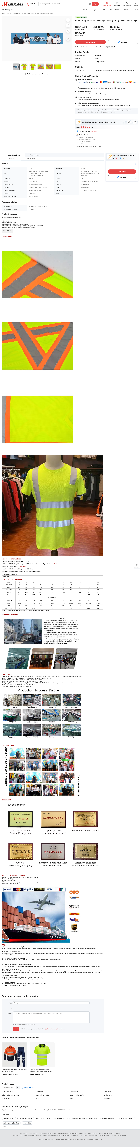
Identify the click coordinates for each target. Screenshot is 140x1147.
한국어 (85, 1135)
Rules (136, 10)
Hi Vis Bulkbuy (27, 1123)
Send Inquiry (90, 42)
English (25, 1135)
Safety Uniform (93, 1118)
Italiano (60, 1135)
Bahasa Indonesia (122, 1135)
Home (3, 13)
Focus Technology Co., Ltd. (58, 1139)
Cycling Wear (108, 1095)
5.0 (114, 158)
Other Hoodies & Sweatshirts (10, 1095)
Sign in (136, 5)
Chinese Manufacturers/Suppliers (47, 1133)
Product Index (102, 1133)
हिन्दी (96, 1135)
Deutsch (66, 1135)
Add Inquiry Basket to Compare (37, 74)
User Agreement (81, 1139)
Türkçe (107, 1135)
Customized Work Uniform (125, 1118)
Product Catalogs (28, 1088)
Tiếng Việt (113, 1135)
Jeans (38, 1098)
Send (16, 1029)
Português (38, 1135)
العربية (80, 1135)
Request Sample (110, 47)
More (3, 1126)
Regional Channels (92, 1133)
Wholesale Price (73, 1133)
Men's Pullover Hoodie (42, 1095)
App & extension (115, 10)
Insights (118, 1133)
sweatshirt (107, 1098)
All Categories (8, 10)
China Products (33, 1133)
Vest (71, 1098)
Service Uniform (8, 1118)
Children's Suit (74, 1092)
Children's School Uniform (77, 1095)
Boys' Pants (107, 1092)
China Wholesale (62, 1133)
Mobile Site (111, 1133)
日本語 (91, 1135)
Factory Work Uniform (78, 1118)
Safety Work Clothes (108, 1118)
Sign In (78, 146)
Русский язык (53, 1135)
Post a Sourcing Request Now (55, 1029)
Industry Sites (82, 1133)
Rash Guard (39, 1092)
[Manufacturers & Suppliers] (12, 4)
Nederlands (74, 1135)
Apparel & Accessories (12, 13)
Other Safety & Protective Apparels (45, 13)
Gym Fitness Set (6, 1092)
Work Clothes (6, 1098)
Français (45, 1135)
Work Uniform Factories (43, 1118)
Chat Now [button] (124, 42)
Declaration (90, 1139)
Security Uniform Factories (24, 1118)
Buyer (94, 10)
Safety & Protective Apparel (27, 13)
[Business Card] (135, 163)
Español (31, 1135)
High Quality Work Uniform (11, 1123)
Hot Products (23, 1133)
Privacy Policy (98, 1139)
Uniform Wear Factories (61, 1118)
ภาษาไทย (101, 1135)
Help (104, 10)
